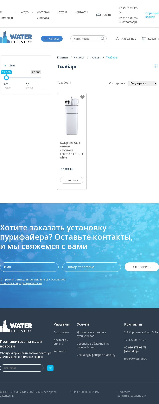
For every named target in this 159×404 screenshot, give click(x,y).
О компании (61, 332)
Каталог (79, 57)
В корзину (72, 180)
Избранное (128, 38)
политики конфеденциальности (21, 283)
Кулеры (95, 57)
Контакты (81, 12)
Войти (106, 15)
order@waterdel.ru (135, 358)
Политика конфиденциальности (132, 393)
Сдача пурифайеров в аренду (96, 355)
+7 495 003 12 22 (135, 340)
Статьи (62, 12)
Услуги (25, 12)
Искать (102, 38)
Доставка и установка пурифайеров (91, 334)
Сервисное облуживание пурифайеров (93, 345)
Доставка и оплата (61, 341)
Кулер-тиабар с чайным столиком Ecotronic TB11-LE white (72, 150)
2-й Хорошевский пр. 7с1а (141, 332)
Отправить (141, 267)
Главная (62, 57)
